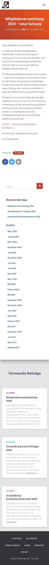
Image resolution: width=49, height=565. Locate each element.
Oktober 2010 (13, 348)
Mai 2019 (11, 326)
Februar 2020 (13, 321)
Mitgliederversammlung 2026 (20, 206)
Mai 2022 (11, 284)
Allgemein (18, 153)
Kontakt (24, 552)
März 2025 (12, 242)
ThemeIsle (34, 558)
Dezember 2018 (14, 332)
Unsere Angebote (12, 545)
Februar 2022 (13, 290)
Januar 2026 (13, 237)
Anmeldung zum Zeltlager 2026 (21, 211)
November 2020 (14, 305)
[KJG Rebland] (6, 4)
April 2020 (11, 316)
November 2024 (14, 247)
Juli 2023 (11, 263)
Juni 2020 (11, 311)
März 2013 (12, 342)
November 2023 (14, 258)
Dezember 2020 (14, 300)
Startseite (17, 539)
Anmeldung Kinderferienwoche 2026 (23, 217)
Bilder (27, 545)
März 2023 (12, 279)
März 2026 (12, 231)
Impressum (39, 545)
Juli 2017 (11, 337)
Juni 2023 (11, 268)
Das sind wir (31, 539)
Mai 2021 (11, 295)
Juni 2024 (11, 253)
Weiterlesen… (31, 473)
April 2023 (11, 274)
